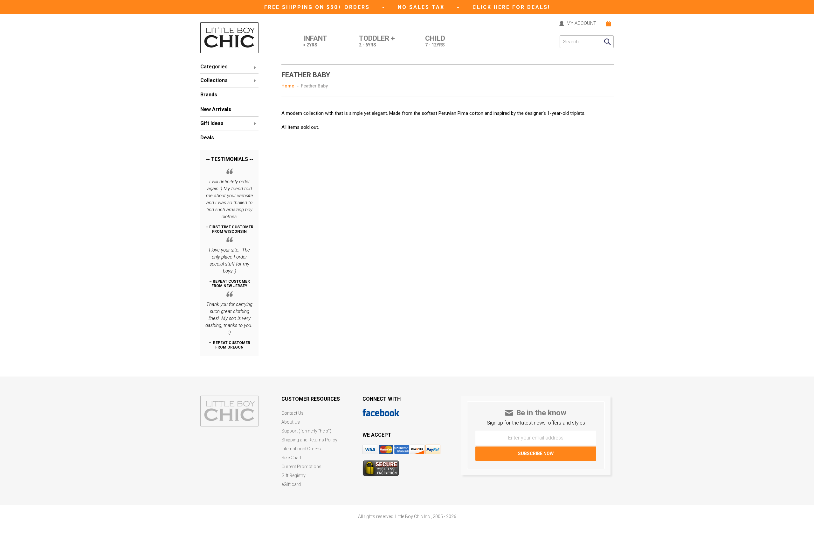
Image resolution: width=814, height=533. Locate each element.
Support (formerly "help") (306, 431)
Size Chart (291, 458)
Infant (315, 41)
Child (435, 41)
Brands (208, 95)
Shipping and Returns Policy (309, 440)
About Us (290, 422)
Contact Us (292, 413)
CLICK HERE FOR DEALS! (511, 7)
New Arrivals (215, 109)
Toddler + (377, 41)
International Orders (301, 449)
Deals (207, 138)
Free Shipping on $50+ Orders (318, 7)
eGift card (291, 484)
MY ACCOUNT (581, 23)
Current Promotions (301, 467)
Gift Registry (293, 476)
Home (287, 86)
